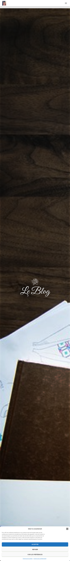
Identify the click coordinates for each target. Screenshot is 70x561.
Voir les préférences (35, 554)
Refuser (35, 549)
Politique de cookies (28, 558)
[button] (67, 529)
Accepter (35, 544)
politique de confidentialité (39, 558)
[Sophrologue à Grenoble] (5, 3)
